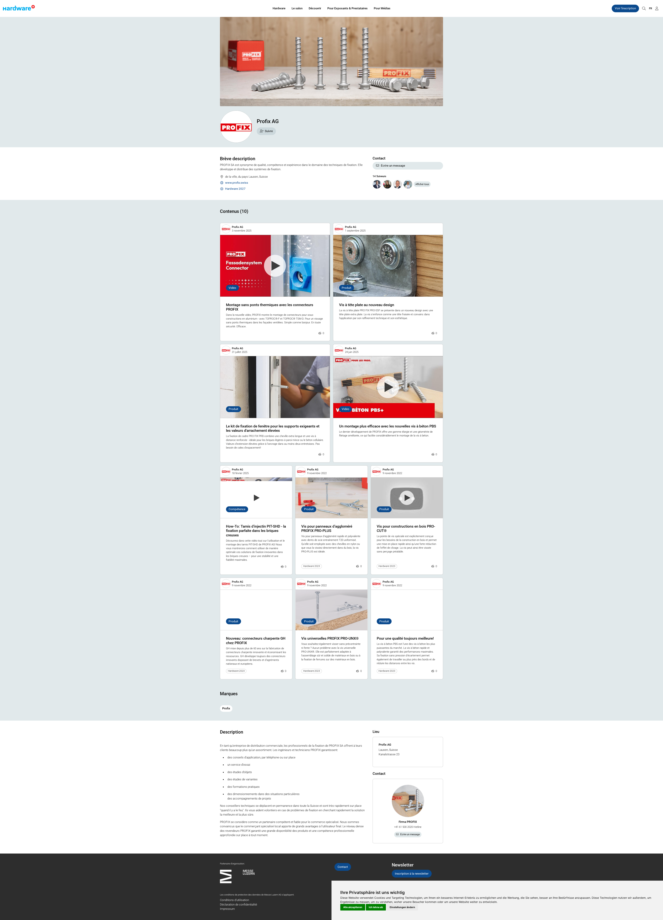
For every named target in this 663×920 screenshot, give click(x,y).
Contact (343, 867)
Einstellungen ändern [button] (402, 907)
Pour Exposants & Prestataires (347, 8)
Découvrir (315, 8)
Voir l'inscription (625, 8)
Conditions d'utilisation (234, 900)
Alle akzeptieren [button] (352, 907)
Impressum (227, 909)
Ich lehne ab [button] (376, 907)
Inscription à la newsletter (412, 873)
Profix (226, 708)
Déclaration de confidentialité (238, 904)
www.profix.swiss (236, 182)
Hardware (279, 8)
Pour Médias (382, 8)
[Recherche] (643, 8)
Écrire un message (393, 165)
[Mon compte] (657, 8)
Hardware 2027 (235, 188)
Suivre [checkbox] (269, 131)
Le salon (297, 8)
